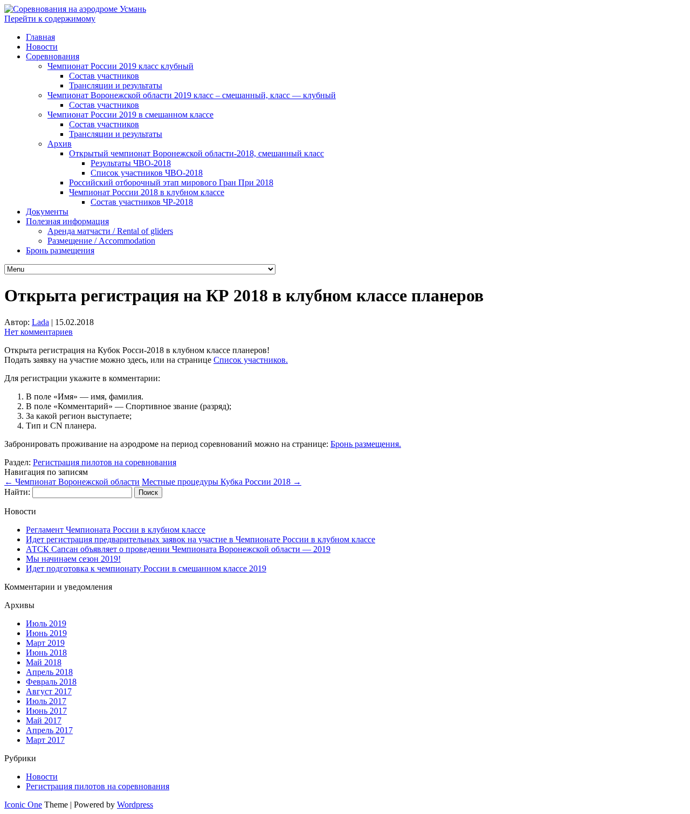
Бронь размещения (60, 250)
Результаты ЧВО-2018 (131, 163)
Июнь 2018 (46, 652)
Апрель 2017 (49, 730)
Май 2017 (43, 720)
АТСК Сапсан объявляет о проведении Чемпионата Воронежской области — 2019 (178, 549)
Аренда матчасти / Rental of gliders (110, 231)
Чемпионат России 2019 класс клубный (120, 66)
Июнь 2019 (46, 633)
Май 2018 (43, 662)
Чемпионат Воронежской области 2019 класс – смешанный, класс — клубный (191, 95)
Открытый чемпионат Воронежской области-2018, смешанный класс (196, 153)
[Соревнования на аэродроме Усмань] (75, 8)
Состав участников (104, 75)
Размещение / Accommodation (101, 240)
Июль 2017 (46, 701)
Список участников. (250, 359)
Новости (42, 46)
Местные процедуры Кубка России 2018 (221, 481)
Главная (40, 37)
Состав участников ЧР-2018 (142, 201)
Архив (59, 143)
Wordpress (135, 804)
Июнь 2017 (46, 710)
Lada (40, 322)
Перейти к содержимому (49, 18)
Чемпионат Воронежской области (72, 481)
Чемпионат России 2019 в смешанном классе (130, 114)
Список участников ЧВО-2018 (147, 172)
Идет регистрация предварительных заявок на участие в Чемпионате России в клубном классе (200, 539)
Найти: (17, 491)
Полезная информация (67, 221)
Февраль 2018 (51, 681)
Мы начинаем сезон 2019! (73, 558)
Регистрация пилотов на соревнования (104, 462)
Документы (47, 211)
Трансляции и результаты (115, 85)
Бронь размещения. (365, 444)
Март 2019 (45, 642)
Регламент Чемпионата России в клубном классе (115, 529)
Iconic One (23, 804)
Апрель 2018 (49, 672)
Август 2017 (49, 691)
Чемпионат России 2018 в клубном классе (146, 192)
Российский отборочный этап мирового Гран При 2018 (171, 182)
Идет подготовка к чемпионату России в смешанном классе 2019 (146, 568)
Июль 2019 (46, 623)
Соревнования (52, 56)
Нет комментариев (38, 331)
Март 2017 (45, 739)
